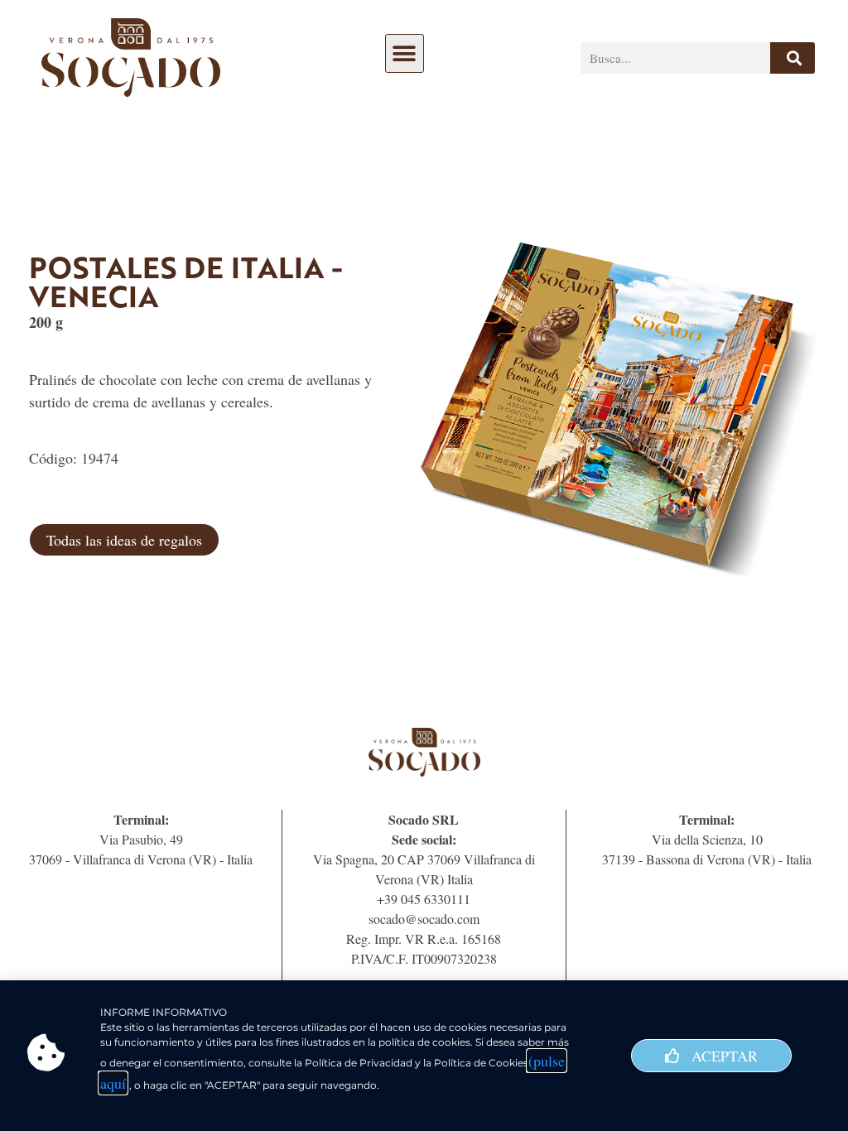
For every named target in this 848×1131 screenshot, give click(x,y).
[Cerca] (792, 58)
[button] (404, 53)
